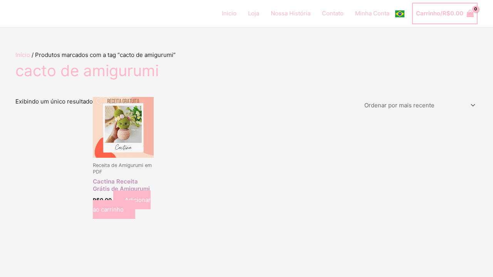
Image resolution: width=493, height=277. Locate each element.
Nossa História (290, 13)
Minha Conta (372, 13)
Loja (253, 13)
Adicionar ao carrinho (122, 204)
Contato (333, 13)
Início (22, 54)
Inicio (229, 13)
